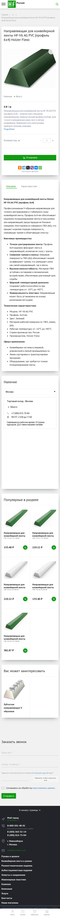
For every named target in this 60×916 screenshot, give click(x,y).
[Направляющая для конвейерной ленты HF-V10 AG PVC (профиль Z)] (16, 518)
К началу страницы (29, 810)
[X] (28, 167)
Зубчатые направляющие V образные (13, 708)
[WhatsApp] (40, 167)
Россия (20, 2)
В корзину (31, 157)
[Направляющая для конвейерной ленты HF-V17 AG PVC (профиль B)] (16, 621)
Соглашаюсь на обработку (30, 787)
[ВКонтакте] (36, 167)
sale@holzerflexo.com (16, 850)
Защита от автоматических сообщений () (27, 773)
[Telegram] (24, 167)
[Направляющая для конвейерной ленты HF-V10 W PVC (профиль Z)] (44, 570)
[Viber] (32, 167)
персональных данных (44, 787)
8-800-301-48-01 (16, 825)
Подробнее (9, 129)
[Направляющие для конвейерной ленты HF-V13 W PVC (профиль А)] (16, 570)
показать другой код (43, 773)
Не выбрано (12, 820)
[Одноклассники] (20, 167)
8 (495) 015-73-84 (16, 835)
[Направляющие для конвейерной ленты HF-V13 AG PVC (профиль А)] (44, 518)
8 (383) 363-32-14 (16, 831)
